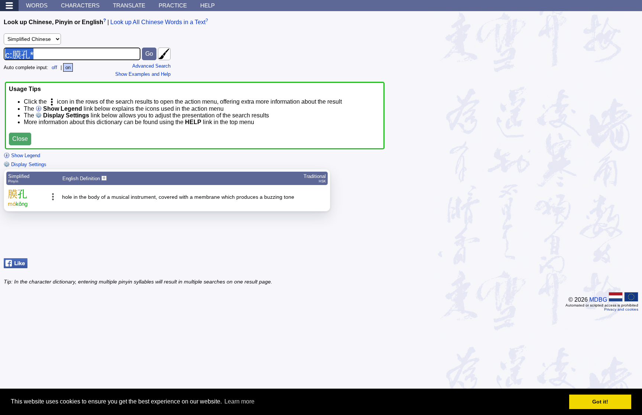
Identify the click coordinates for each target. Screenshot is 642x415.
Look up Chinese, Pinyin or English (53, 22)
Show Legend (25, 155)
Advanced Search (151, 66)
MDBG (598, 299)
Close (20, 139)
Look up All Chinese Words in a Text (157, 22)
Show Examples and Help (143, 74)
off (54, 67)
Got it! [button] (600, 402)
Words (37, 5)
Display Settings (28, 164)
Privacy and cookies (621, 309)
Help (207, 5)
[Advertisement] (578, 236)
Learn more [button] (239, 401)
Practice (173, 5)
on (68, 67)
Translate (129, 5)
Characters (80, 5)
